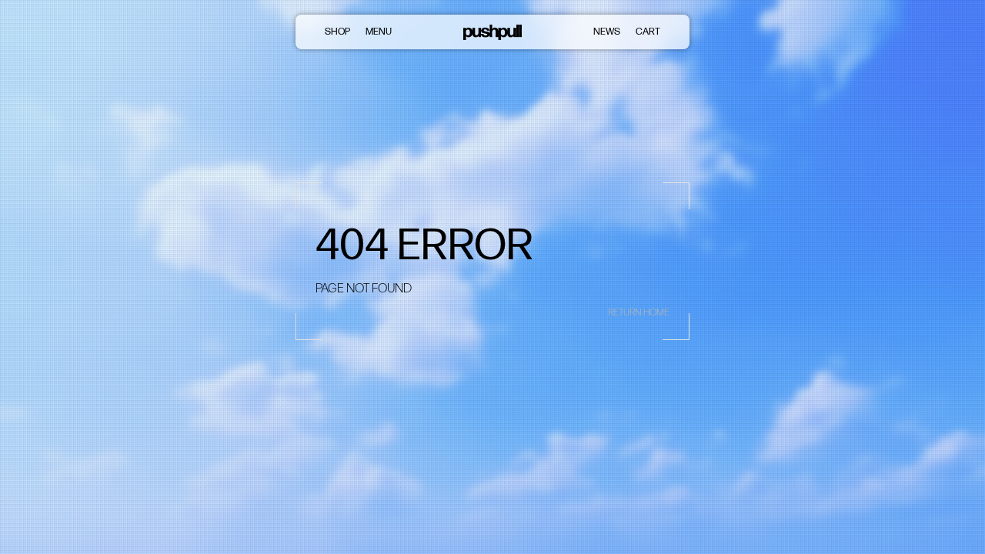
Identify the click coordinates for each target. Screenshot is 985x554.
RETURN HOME (638, 312)
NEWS (606, 31)
